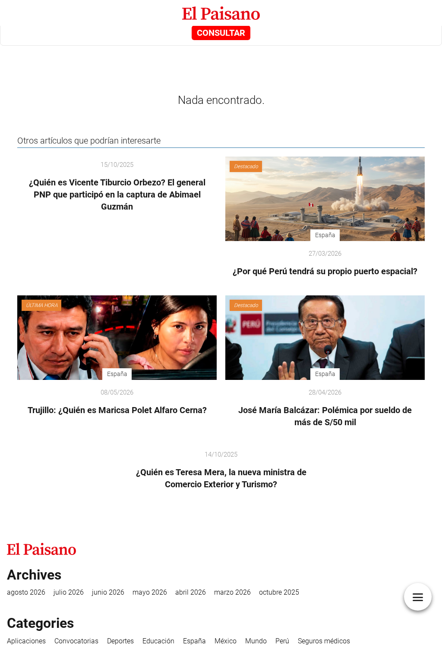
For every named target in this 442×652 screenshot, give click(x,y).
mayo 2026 (150, 592)
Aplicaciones (26, 641)
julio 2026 (69, 592)
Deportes (120, 641)
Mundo (256, 641)
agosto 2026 (26, 592)
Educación (158, 641)
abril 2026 (190, 592)
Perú (282, 641)
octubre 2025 (279, 592)
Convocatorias (76, 641)
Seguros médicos (324, 641)
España (194, 641)
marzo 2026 (232, 592)
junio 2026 (108, 592)
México (226, 641)
